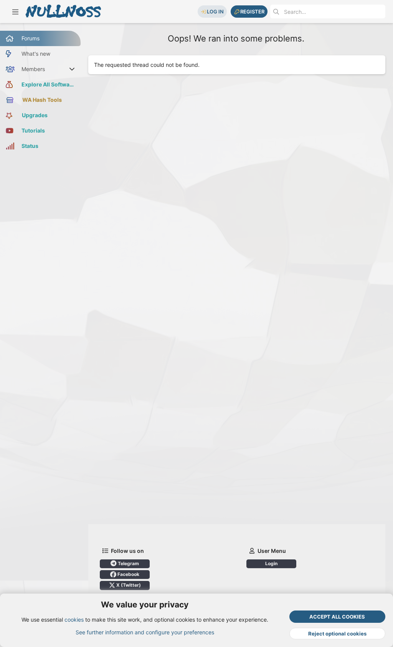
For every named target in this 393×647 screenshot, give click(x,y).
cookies (74, 619)
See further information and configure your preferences (145, 632)
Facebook (127, 574)
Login (271, 563)
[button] (15, 11)
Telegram (128, 563)
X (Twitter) (128, 585)
